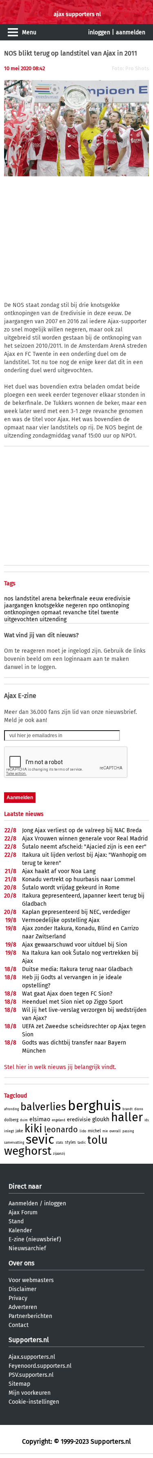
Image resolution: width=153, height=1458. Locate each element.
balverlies (43, 1107)
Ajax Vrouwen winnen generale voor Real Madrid (85, 838)
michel (94, 1131)
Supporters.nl (29, 1340)
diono (138, 1109)
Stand (16, 1221)
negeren (76, 605)
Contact (19, 1325)
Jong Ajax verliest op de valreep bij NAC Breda (82, 830)
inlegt (9, 1131)
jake (19, 1131)
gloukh (100, 1119)
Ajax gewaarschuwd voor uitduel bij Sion (74, 944)
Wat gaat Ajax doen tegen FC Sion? (67, 993)
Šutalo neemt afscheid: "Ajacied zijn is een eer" (84, 846)
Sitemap (19, 1383)
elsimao (39, 1119)
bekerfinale (73, 598)
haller (127, 1117)
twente (110, 612)
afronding (11, 1109)
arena (49, 598)
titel (94, 612)
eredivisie (118, 598)
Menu (29, 32)
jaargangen (18, 605)
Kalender (20, 1230)
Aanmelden (23, 1203)
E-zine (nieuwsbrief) (35, 1239)
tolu (97, 1140)
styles (70, 1142)
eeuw (96, 598)
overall (115, 1131)
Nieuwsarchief (27, 1248)
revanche (75, 612)
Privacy (18, 1298)
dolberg (11, 1120)
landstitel (27, 598)
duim (24, 1120)
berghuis (94, 1106)
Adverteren (23, 1307)
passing (128, 1131)
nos (8, 598)
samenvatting (14, 1143)
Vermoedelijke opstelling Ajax (61, 920)
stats (59, 1143)
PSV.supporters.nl (31, 1374)
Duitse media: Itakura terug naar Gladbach (77, 969)
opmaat (51, 612)
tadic (82, 1142)
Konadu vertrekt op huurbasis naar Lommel (78, 879)
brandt (127, 1109)
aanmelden (130, 32)
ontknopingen (22, 612)
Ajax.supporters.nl (32, 1357)
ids (146, 1120)
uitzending (53, 619)
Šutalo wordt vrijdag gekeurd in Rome (71, 887)
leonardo (61, 1129)
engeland (58, 1120)
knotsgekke (49, 605)
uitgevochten (21, 619)
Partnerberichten (30, 1316)
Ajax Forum (23, 1212)
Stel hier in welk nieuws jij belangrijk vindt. (60, 1067)
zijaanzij (59, 1154)
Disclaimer (22, 1289)
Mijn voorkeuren (30, 1392)
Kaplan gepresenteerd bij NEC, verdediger (76, 912)
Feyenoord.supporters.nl (40, 1365)
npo (93, 605)
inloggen (99, 32)
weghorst (27, 1151)
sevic (40, 1139)
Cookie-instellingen (34, 1401)
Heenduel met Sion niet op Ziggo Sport (72, 1001)
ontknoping (114, 605)
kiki (33, 1128)
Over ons (21, 1263)
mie (105, 1131)
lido (83, 1131)
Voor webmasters (31, 1280)
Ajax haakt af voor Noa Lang (58, 871)
